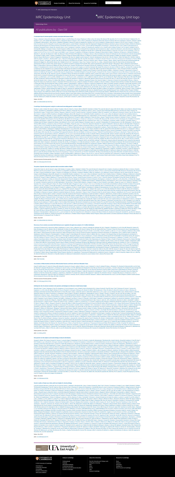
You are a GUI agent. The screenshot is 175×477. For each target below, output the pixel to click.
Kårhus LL (51, 50)
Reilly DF (113, 82)
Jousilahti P (64, 73)
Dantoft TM (100, 67)
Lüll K (44, 40)
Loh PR (65, 96)
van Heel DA (85, 151)
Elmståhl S (81, 68)
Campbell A (102, 42)
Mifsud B (76, 227)
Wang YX (65, 88)
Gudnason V (116, 70)
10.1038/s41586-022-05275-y (44, 101)
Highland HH (134, 39)
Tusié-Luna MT (79, 86)
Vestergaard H (51, 128)
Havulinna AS (91, 47)
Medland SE (68, 78)
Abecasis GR (85, 96)
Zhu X (72, 90)
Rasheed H (116, 110)
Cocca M (56, 44)
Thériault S (48, 234)
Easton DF (57, 68)
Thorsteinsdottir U (92, 95)
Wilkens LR (106, 88)
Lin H (39, 52)
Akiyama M (95, 40)
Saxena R (86, 57)
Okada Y (117, 96)
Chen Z (138, 65)
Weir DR (90, 88)
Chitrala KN (37, 127)
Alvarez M (107, 40)
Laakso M (124, 75)
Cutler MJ (87, 67)
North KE (36, 96)
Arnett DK (71, 63)
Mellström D (75, 78)
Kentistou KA (84, 50)
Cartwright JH (90, 227)
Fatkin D (98, 68)
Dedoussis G (96, 135)
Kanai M (41, 50)
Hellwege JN (98, 227)
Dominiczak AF (107, 235)
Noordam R (39, 55)
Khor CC (126, 73)
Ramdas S (36, 109)
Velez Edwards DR (75, 234)
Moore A (70, 40)
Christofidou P (58, 55)
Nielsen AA (126, 54)
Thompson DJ (121, 58)
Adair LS (44, 63)
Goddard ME (60, 70)
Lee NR (53, 77)
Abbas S (108, 150)
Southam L (46, 58)
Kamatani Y (82, 73)
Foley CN (115, 229)
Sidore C (116, 57)
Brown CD (64, 156)
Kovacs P (92, 75)
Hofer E (127, 47)
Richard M (100, 232)
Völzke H (44, 88)
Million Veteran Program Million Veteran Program (54, 252)
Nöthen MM (57, 80)
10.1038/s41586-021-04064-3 (44, 220)
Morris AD (108, 78)
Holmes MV (126, 150)
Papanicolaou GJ (96, 239)
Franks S (36, 245)
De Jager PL (122, 67)
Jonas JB (125, 49)
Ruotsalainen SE (66, 57)
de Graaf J (129, 143)
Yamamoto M (78, 151)
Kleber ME (98, 50)
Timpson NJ (50, 86)
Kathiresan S (51, 155)
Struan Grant (125, 155)
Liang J (36, 52)
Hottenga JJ (44, 49)
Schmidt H (116, 83)
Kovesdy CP (106, 237)
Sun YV (99, 95)
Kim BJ (139, 73)
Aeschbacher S (133, 234)
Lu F (69, 142)
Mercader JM (44, 54)
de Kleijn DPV (129, 67)
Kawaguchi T (71, 50)
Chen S (40, 125)
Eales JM (36, 229)
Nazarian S (130, 78)
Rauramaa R (94, 232)
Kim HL (40, 75)
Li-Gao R (102, 231)
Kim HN (89, 50)
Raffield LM (118, 55)
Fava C (105, 229)
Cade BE (89, 42)
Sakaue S (64, 39)
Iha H (88, 49)
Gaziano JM (124, 153)
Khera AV (120, 73)
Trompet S (36, 60)
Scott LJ (41, 140)
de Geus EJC (44, 148)
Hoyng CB (88, 72)
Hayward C (50, 72)
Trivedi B (78, 112)
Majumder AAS (52, 247)
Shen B (104, 57)
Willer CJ (91, 96)
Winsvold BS (50, 62)
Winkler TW (55, 96)
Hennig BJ (81, 245)
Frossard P (41, 245)
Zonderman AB (84, 90)
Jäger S (108, 49)
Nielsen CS (51, 80)
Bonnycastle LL (45, 42)
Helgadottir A (49, 110)
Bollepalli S (38, 42)
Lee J (83, 185)
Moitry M (70, 239)
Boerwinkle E (134, 63)
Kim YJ (93, 50)
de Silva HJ (138, 137)
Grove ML (36, 237)
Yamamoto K (75, 62)
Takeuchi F (65, 58)
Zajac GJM (113, 109)
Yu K (82, 114)
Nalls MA (125, 78)
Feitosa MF (109, 68)
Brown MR (72, 114)
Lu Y (117, 231)
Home (36, 9)
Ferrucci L (114, 68)
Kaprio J (93, 73)
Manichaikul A (105, 52)
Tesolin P (104, 58)
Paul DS (78, 232)
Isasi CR (138, 72)
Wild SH (65, 130)
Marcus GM (129, 77)
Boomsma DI (50, 65)
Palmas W (122, 247)
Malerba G (130, 231)
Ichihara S (127, 72)
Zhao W (120, 62)
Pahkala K (81, 80)
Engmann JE (47, 45)
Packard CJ (108, 247)
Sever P (42, 85)
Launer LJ (36, 77)
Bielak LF (71, 125)
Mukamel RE (106, 39)
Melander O (71, 247)
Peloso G (47, 156)
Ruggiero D (58, 57)
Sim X (79, 40)
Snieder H (100, 85)
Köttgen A (87, 75)
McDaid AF (130, 52)
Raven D (36, 57)
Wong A (55, 62)
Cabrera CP (135, 227)
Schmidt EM (86, 114)
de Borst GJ (106, 67)
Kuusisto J (125, 148)
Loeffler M (90, 77)
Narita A (57, 112)
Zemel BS (63, 90)
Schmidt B (110, 83)
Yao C (80, 227)
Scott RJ (38, 85)
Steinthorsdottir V (54, 58)
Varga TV (68, 234)
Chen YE (88, 153)
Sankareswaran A (115, 122)
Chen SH (122, 39)
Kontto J (91, 231)
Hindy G (119, 47)
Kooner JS (74, 75)
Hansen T (135, 70)
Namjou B (107, 151)
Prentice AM (37, 249)
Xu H (38, 90)
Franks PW (134, 68)
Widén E (100, 88)
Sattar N (106, 83)
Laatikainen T (120, 237)
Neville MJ (36, 80)
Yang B (107, 117)
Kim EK (36, 75)
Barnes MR (86, 242)
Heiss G (58, 237)
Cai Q (97, 42)
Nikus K (36, 128)
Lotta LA (113, 231)
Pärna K (65, 55)
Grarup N (105, 70)
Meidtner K (136, 52)
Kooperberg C (80, 75)
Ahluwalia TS (89, 40)
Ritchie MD (38, 83)
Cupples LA (81, 67)
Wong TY (129, 88)
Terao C (95, 110)
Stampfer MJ (112, 85)
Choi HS (84, 127)
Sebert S (132, 249)
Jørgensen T (137, 49)
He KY (87, 128)
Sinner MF (89, 85)
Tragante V (107, 227)
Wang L (110, 60)
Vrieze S (83, 40)
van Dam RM (95, 86)
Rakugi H (124, 55)
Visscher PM (128, 96)
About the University (74, 3)
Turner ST (116, 240)
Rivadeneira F (83, 95)
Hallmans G (42, 237)
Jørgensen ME (63, 237)
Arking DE (61, 266)
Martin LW (119, 128)
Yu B (107, 234)
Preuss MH (106, 55)
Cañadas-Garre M (109, 42)
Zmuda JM (77, 90)
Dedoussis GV (38, 68)
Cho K (111, 153)
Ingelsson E (136, 148)
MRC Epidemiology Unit (44, 9)
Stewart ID (129, 227)
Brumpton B (88, 65)
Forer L (84, 45)
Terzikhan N (98, 58)
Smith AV (138, 57)
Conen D (36, 244)
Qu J (76, 82)
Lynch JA (97, 153)
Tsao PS (102, 153)
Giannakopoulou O (133, 45)
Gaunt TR (53, 245)
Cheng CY (36, 67)
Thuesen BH (61, 177)
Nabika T (86, 130)
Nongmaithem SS (106, 122)
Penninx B (114, 138)
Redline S (107, 82)
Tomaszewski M (85, 252)
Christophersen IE (43, 67)
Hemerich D (113, 119)
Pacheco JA (134, 110)
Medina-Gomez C (56, 40)
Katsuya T (64, 50)
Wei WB (127, 123)
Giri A (103, 227)
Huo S (79, 49)
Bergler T (111, 63)
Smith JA (36, 58)
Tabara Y (135, 85)
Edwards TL (112, 252)
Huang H (49, 49)
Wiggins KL (43, 62)
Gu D (42, 145)
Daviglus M (87, 150)
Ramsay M (75, 150)
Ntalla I (44, 55)
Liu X (49, 52)
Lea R (121, 50)
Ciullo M (51, 67)
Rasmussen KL (127, 239)
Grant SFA (99, 70)
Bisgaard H (128, 63)
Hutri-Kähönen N (63, 122)
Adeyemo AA (61, 127)
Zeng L (101, 62)
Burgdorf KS (84, 42)
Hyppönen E (115, 72)
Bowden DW (74, 65)
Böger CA (36, 65)
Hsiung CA (104, 115)
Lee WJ (100, 115)
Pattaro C (104, 80)
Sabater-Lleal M (80, 57)
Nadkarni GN (93, 189)
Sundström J (84, 240)
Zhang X (110, 62)
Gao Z (121, 45)
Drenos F (83, 229)
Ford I (119, 68)
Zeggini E (58, 90)
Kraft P (103, 75)
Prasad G (61, 123)
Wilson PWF (39, 242)
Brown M (60, 137)
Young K (73, 266)
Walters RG (49, 96)
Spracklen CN (113, 39)
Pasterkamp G (37, 135)
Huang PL (94, 72)
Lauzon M (114, 50)
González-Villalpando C (76, 70)
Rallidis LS (97, 82)
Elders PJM (63, 68)
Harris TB (69, 245)
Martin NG (96, 150)
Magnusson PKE (122, 77)
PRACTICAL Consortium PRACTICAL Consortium (100, 93)
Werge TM (95, 88)
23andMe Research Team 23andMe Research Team (106, 90)
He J (102, 47)
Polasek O (95, 55)
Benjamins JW (37, 120)
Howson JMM (109, 254)
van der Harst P (102, 86)
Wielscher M (37, 62)
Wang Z (115, 60)
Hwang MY (84, 49)
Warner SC (116, 123)
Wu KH (118, 109)
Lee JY (125, 50)
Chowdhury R (135, 242)
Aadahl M (76, 115)
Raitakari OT (86, 82)
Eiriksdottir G (118, 235)
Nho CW (121, 54)
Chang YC (136, 42)
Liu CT (85, 77)
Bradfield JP (61, 42)
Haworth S (60, 115)
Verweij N (91, 60)
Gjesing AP (42, 47)
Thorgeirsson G (92, 240)
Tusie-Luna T (109, 137)
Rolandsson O (65, 249)
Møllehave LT (80, 54)
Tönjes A (55, 86)
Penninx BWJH (124, 80)
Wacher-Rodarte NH (52, 88)
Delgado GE (101, 44)
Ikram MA (133, 72)
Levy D (89, 254)
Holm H (64, 110)
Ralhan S (92, 82)
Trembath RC (91, 151)
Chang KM (107, 153)
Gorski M (58, 47)
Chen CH (36, 44)
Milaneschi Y (51, 54)
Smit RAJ (132, 57)
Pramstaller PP (61, 82)
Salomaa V (87, 83)
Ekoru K (128, 169)
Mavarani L (124, 52)
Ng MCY (70, 95)
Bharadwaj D (117, 63)
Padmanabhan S (115, 247)
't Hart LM (130, 85)
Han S (79, 110)
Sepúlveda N (115, 232)
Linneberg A (80, 77)
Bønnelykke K (42, 65)
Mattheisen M (117, 52)
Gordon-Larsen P (87, 70)
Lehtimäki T (58, 77)
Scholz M (92, 57)
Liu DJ (120, 227)
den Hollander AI (47, 68)
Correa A (77, 138)
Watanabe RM (78, 88)
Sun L (60, 58)
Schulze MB (128, 83)
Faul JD (69, 45)
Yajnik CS (42, 90)
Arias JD (94, 39)
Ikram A (64, 148)
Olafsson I (69, 110)
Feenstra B (103, 68)
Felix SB (115, 244)
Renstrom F (38, 240)
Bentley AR (47, 127)
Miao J (89, 39)
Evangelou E (126, 234)
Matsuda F (42, 78)
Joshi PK (58, 73)
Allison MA (101, 40)
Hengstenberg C (70, 72)
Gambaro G (47, 245)
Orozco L (76, 80)
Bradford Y (66, 42)
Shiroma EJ (47, 85)
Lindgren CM (126, 95)
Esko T (69, 96)
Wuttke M (63, 62)
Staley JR (134, 232)
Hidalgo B (57, 128)
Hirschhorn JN (135, 96)
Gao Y (118, 45)
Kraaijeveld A (98, 75)
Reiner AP (118, 82)
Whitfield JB (102, 150)
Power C (55, 82)
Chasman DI (49, 95)
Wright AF (138, 88)
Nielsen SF (89, 229)
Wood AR (122, 96)
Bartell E (59, 39)
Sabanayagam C (73, 83)
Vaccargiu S (48, 60)
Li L (65, 77)
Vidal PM (135, 77)
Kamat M (82, 237)
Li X (138, 50)
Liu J (46, 52)
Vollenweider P (37, 88)
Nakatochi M (102, 54)
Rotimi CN (87, 143)
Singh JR (77, 85)
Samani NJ (93, 83)
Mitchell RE (74, 54)
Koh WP (56, 75)
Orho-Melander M (100, 247)
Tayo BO (85, 58)
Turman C (42, 60)
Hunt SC (104, 72)
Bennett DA (105, 63)
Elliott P (85, 244)
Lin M (95, 125)
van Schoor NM (126, 86)
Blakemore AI (93, 242)
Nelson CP (108, 54)
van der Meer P (102, 250)
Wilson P (130, 153)
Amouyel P (72, 242)
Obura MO (76, 128)
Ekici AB (42, 45)
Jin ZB (48, 73)
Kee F (111, 73)
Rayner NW (41, 57)
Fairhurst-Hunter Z (55, 45)
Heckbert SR (57, 72)
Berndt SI (101, 96)
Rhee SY (123, 82)
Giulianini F (36, 47)
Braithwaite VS (61, 229)
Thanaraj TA (43, 86)
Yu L (98, 62)
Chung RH (51, 44)
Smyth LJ (41, 58)
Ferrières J (120, 244)
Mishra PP (68, 54)
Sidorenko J (53, 39)
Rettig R (43, 240)
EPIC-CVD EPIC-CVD (93, 244)
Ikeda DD (92, 49)
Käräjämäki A (88, 237)
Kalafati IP (36, 50)
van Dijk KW (53, 205)
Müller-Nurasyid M (67, 232)
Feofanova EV (44, 227)
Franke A (129, 68)
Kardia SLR (98, 73)
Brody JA (78, 42)
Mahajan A (86, 52)
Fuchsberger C (105, 45)
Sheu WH (105, 249)
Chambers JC (106, 65)
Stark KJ (118, 85)
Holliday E (132, 47)
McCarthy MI (65, 95)
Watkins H (85, 88)
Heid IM (59, 95)
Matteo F (51, 117)
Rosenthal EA (37, 112)
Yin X (118, 39)
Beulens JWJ (72, 132)
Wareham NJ (71, 88)
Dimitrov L (138, 44)
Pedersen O (111, 80)
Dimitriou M (132, 44)
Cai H (93, 42)
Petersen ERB (75, 55)
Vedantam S (42, 39)
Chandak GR (114, 65)
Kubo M (41, 153)
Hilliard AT (135, 109)
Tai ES (102, 95)
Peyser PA (36, 82)
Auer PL (46, 229)
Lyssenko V (72, 52)
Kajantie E (76, 237)
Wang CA (101, 60)
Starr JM (128, 249)
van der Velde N (110, 86)
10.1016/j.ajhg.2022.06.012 (44, 162)
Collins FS (60, 67)
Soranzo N (116, 249)
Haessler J (78, 47)
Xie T (70, 62)
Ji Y (138, 39)
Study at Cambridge (59, 3)
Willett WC (118, 88)
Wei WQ (98, 151)
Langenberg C (136, 75)
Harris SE (54, 231)
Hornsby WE (37, 49)
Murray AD (83, 247)
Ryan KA (73, 57)
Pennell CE (117, 80)
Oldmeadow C (128, 122)
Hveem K (109, 72)
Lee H (48, 77)
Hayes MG (113, 151)
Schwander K (129, 187)
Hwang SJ (80, 231)
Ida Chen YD (135, 132)
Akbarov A (41, 229)
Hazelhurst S (69, 150)
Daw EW (88, 44)
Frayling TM (112, 96)
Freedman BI (37, 70)
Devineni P (122, 44)
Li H (63, 77)
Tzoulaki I (122, 240)
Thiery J (138, 128)
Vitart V (132, 86)
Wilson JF (124, 88)
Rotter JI (57, 83)
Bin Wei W (126, 60)
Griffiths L (110, 70)
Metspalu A (81, 78)
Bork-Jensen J (53, 42)
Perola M (83, 232)
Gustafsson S (72, 47)
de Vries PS (56, 150)
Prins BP (124, 227)
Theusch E (114, 58)
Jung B (134, 135)
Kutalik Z (119, 75)
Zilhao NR (69, 120)
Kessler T (115, 73)
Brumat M (110, 184)
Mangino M (98, 52)
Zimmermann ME (130, 62)
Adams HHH (50, 63)
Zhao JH (115, 62)
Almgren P (67, 242)
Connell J (95, 235)
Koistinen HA (61, 75)
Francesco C (101, 145)
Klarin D (130, 109)
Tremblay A (61, 86)
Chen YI (133, 65)
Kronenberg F (37, 145)
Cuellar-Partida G (75, 44)
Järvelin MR (43, 73)
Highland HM (65, 189)
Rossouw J (48, 240)
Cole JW (56, 67)
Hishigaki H (82, 72)
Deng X (118, 44)
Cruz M (72, 67)
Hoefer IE (43, 135)
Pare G (74, 232)
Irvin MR (122, 122)
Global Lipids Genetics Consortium (108, 213)
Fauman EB (100, 229)
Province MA (68, 82)
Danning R (82, 44)
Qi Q (73, 82)
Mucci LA (114, 78)
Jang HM (121, 114)
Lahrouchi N (51, 227)
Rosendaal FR (50, 83)
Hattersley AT (44, 72)
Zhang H (58, 242)
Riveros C (47, 57)
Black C (131, 150)
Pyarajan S (112, 55)
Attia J (89, 63)
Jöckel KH (53, 73)
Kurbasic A (109, 50)
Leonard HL (131, 50)
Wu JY (35, 90)
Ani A (118, 40)
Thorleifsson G (129, 58)
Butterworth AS (93, 252)
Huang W (99, 72)
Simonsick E (54, 142)
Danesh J (106, 252)
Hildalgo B (97, 187)
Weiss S (42, 127)
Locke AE (96, 96)
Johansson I (119, 49)
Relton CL (49, 249)
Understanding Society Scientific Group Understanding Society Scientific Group (70, 250)
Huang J (54, 49)
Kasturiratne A (58, 50)
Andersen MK (113, 40)
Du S (53, 68)
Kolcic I (108, 130)
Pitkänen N (89, 55)
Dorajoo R (36, 45)
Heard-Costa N (107, 47)
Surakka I (61, 109)
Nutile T (48, 55)
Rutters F (66, 83)
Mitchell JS (69, 119)
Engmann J (44, 120)
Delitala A (106, 44)
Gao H (127, 229)
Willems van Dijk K (120, 145)
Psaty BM (67, 143)
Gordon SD (52, 47)
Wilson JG (82, 138)
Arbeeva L (129, 40)
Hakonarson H (129, 70)
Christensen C (88, 235)
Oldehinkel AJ (69, 80)
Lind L (75, 77)
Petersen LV (83, 55)
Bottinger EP (111, 242)
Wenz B (66, 109)
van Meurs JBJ (58, 148)
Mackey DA (110, 77)
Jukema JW (70, 73)
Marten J (111, 52)
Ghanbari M (69, 148)
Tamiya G (71, 151)
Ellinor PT (75, 68)
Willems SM (94, 234)
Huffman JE (69, 49)
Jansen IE (113, 49)
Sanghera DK (99, 83)
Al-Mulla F (66, 63)
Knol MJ (104, 50)
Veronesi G (83, 234)
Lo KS (52, 52)
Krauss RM (108, 75)
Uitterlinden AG (87, 86)
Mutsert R (100, 235)
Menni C (39, 232)
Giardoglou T (119, 130)
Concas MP (62, 44)
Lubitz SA (100, 77)
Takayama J (62, 112)
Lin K (41, 40)
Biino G (123, 63)
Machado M (64, 40)
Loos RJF (132, 95)
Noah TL (50, 120)
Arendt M (74, 180)
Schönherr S (124, 117)
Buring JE (93, 65)
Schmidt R (121, 83)
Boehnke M (107, 95)
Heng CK (62, 72)
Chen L (72, 227)
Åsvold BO (84, 63)
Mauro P (46, 117)
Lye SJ (105, 77)
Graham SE (99, 39)
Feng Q (48, 112)
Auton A (80, 96)
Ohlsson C (63, 80)
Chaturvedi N (127, 65)
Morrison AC (63, 150)
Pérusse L (130, 80)
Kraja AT (85, 227)
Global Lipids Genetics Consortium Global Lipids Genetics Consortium (104, 155)
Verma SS (86, 60)
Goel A (47, 47)
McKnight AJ (62, 78)
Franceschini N (121, 229)
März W (38, 78)
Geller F (126, 45)
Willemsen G (112, 88)
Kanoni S (46, 50)
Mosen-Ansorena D (57, 232)
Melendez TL (37, 54)
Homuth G (117, 133)
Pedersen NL (127, 147)
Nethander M (115, 54)
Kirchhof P (44, 75)
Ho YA (123, 47)
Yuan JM (53, 90)
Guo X (66, 47)
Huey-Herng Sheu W (50, 147)
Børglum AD (57, 65)
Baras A (36, 151)
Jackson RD (37, 73)
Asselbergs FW (78, 63)
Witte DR (44, 242)
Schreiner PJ (55, 240)
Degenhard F (94, 44)
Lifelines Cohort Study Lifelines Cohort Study (77, 93)
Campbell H (76, 130)
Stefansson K (42, 96)
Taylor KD (80, 58)
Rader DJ (80, 82)
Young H (88, 62)
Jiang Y (79, 39)
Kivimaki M (50, 75)
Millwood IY (62, 54)
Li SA (135, 50)
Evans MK (92, 68)
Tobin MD (47, 250)
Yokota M (48, 90)
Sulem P (43, 234)
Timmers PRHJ (137, 58)
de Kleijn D (131, 130)
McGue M (55, 78)
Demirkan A (112, 44)
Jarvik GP (102, 151)
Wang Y (57, 109)
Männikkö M (83, 145)
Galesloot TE (113, 45)
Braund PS (72, 42)
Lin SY (42, 52)
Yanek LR (49, 266)
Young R (103, 234)
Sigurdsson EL (67, 240)
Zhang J (83, 153)
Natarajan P (132, 155)
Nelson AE (136, 78)
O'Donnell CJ (76, 95)
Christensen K (93, 143)
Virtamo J (124, 250)
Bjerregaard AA (82, 115)
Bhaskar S (134, 40)
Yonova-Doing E (51, 242)
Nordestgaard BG (90, 247)
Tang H (91, 128)
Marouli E (47, 39)
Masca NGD (137, 231)
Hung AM (122, 252)
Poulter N (42, 147)
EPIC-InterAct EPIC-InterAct (106, 244)
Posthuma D (49, 82)
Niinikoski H (97, 130)
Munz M (97, 54)
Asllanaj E (36, 235)
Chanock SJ (121, 65)
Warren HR (120, 60)
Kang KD (88, 73)
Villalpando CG (68, 140)
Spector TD (106, 85)
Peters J (109, 239)
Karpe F (104, 73)
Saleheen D (81, 83)
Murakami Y (58, 153)
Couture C (67, 44)
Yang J (81, 62)
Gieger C (49, 70)
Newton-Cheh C (44, 80)
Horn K (137, 47)
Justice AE (119, 95)
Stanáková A (37, 234)
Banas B (93, 63)
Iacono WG (121, 72)
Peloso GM (132, 213)
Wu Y (59, 62)
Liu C (133, 252)
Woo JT (134, 88)
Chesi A (41, 44)
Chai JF (122, 42)
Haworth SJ (98, 47)
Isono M (98, 49)
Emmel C (123, 120)
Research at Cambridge (90, 3)
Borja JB (62, 65)
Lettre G (106, 96)
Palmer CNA (94, 80)
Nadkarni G (76, 239)
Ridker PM (128, 82)
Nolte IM (131, 54)
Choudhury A (54, 114)
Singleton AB (83, 85)
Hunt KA (73, 112)
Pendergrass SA (67, 172)
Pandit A (52, 55)
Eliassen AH (70, 68)
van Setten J (80, 60)
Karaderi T (36, 40)
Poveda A (100, 55)
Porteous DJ (43, 82)
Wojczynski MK (105, 119)
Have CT (53, 237)
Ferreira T (127, 39)
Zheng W (68, 90)
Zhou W (124, 62)
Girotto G (54, 70)
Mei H (35, 232)
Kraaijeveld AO (65, 132)
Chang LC (131, 42)
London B (95, 77)
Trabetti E (102, 240)
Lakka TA (36, 250)
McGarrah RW (49, 78)
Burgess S (78, 235)
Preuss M (118, 119)
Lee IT (131, 237)
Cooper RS (66, 67)
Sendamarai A (98, 57)
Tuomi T (66, 86)
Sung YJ (36, 125)
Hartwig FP (103, 266)
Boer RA (54, 244)
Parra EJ (100, 80)
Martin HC (68, 112)
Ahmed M (44, 182)
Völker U (137, 86)
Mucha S (92, 54)
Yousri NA (93, 62)
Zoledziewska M (38, 63)
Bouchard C (68, 65)
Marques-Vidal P (64, 117)
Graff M (69, 39)
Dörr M (113, 235)
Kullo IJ (52, 112)
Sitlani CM (121, 57)
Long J (56, 52)
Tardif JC (37, 86)
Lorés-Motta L (61, 52)
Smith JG (95, 85)
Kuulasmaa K (113, 237)
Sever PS (61, 240)
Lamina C (95, 177)
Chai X (126, 42)
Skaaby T (74, 240)
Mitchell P (93, 78)
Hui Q (126, 109)
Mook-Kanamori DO (101, 78)
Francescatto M (90, 45)
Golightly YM (67, 70)
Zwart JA (91, 90)
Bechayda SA (131, 137)
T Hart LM (103, 142)
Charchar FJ (38, 252)
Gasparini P (43, 70)
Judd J (41, 109)
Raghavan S (84, 39)
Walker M (59, 88)
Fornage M (123, 68)
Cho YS (55, 95)
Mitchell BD (87, 78)
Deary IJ (59, 244)
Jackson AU (103, 49)
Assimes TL (74, 96)
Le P (119, 50)
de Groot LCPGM (114, 67)
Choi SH (45, 44)
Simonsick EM (66, 85)
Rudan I (61, 83)
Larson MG (96, 231)
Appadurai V (123, 40)
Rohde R (52, 57)
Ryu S (138, 122)
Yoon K (126, 114)
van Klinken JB (73, 60)
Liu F (44, 125)
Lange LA (130, 75)
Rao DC (103, 82)
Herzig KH (87, 245)
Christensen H (84, 119)
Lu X (50, 137)
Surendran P (37, 227)
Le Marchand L (43, 77)
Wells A (80, 109)
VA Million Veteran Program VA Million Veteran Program (85, 213)
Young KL (60, 96)
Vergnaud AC (133, 240)
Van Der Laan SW (55, 60)
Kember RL (77, 50)
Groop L (58, 245)
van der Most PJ (65, 60)
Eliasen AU (74, 39)
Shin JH (111, 57)
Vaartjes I (127, 240)
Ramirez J (129, 55)
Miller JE (57, 54)
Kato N (107, 73)
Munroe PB (119, 78)
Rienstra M (134, 82)
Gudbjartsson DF (57, 110)
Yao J (84, 62)
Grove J (63, 47)
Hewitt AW (76, 72)
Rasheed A (135, 55)
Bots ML (105, 242)
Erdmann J (87, 68)
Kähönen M (76, 73)
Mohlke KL (137, 95)
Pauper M (69, 55)
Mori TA (42, 133)
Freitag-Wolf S (97, 45)
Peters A (136, 80)
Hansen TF (84, 47)
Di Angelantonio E (78, 244)
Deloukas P (114, 95)
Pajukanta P (87, 80)
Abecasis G (37, 150)
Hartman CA (37, 72)
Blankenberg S (43, 235)
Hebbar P (114, 47)
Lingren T (43, 112)
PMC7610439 (40, 259)
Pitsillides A (37, 115)
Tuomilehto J (72, 86)
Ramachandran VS (111, 250)
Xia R (67, 62)
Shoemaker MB (55, 85)
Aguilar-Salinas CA (58, 63)
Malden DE (49, 40)
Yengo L (36, 39)
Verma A (54, 120)
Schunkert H (134, 83)
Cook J (68, 227)
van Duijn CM (118, 86)
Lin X (71, 77)
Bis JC (35, 130)
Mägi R (115, 77)
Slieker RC (127, 57)
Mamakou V (92, 52)
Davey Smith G (47, 244)
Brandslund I (81, 65)
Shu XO (61, 85)
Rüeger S (74, 40)
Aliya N (62, 242)
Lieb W (68, 77)
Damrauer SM (93, 67)
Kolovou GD (68, 75)
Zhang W (105, 62)
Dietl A (127, 44)
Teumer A (109, 58)
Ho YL (92, 153)
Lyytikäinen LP (79, 52)
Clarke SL (71, 109)
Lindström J (107, 231)
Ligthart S (78, 266)
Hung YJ (75, 49)
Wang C (106, 60)
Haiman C (122, 70)
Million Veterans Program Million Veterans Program (73, 155)
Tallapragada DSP (72, 58)
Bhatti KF (85, 109)
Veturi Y (96, 60)
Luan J (67, 52)
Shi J (107, 57)
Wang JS (124, 127)
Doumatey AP (54, 127)
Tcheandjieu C (91, 58)
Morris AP (36, 156)
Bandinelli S (99, 63)
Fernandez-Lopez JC (76, 45)
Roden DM (44, 83)
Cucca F (76, 67)
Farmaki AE (63, 45)
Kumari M (114, 75)
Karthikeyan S (62, 227)
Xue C (36, 110)
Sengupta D (61, 114)
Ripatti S (100, 143)
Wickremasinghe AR (134, 60)
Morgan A (86, 54)
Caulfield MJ (100, 65)
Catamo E (117, 42)
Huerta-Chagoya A (61, 49)
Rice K (54, 249)
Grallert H (94, 70)
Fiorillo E (122, 175)
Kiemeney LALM (132, 73)
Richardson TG (107, 232)
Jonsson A (130, 49)
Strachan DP (124, 85)
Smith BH (136, 150)
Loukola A (104, 123)
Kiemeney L (124, 143)
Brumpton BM (109, 110)
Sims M (73, 85)
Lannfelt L (126, 237)
